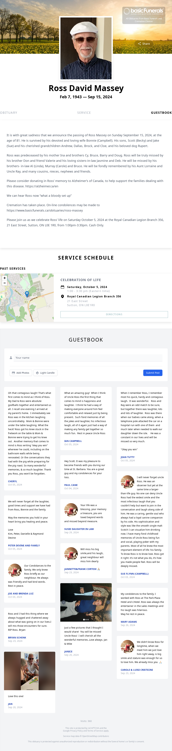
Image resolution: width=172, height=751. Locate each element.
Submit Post (153, 372)
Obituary (8, 113)
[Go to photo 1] (84, 619)
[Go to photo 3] (88, 619)
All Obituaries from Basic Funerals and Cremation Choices (144, 20)
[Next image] (108, 602)
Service (84, 113)
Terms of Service (95, 730)
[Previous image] (64, 602)
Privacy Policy (76, 730)
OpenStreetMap (89, 736)
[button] (27, 294)
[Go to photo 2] (86, 619)
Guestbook (161, 113)
